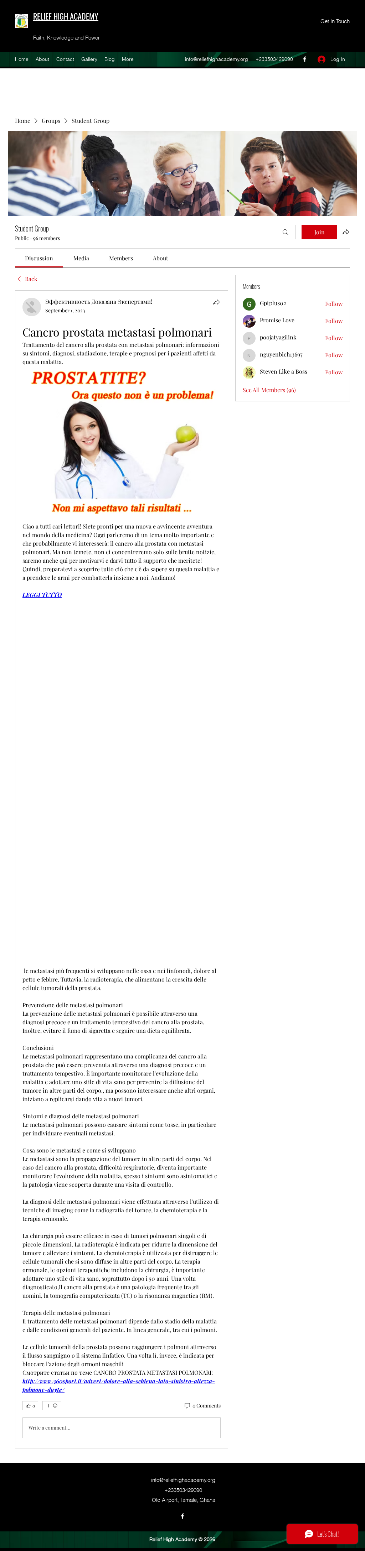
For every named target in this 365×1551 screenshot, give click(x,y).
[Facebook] (304, 59)
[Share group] (345, 232)
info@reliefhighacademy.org (216, 59)
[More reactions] (51, 1405)
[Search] (285, 232)
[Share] (216, 302)
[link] (39, 258)
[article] (121, 869)
